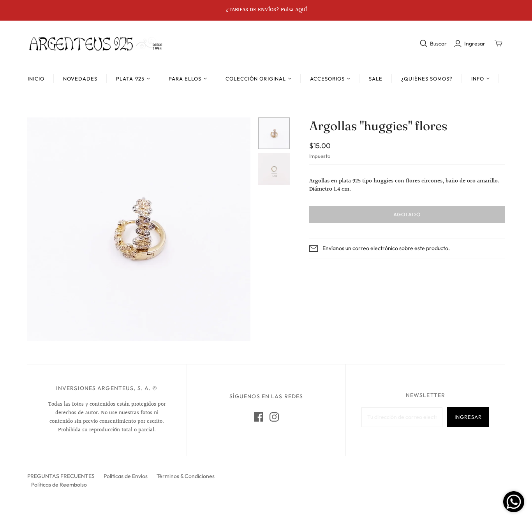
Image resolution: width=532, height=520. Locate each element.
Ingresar (474, 43)
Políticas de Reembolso (59, 484)
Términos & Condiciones (186, 476)
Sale (375, 78)
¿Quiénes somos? (427, 78)
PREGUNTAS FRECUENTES (61, 476)
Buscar (438, 43)
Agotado (407, 214)
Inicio (36, 78)
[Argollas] (274, 133)
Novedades (80, 78)
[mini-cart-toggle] (498, 43)
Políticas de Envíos (126, 476)
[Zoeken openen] (424, 43)
